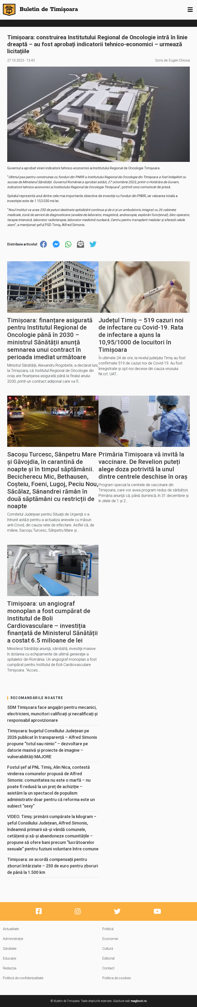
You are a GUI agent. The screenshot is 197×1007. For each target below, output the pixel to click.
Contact (108, 968)
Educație (9, 958)
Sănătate (9, 948)
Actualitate (11, 929)
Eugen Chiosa (179, 60)
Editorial (108, 958)
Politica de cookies (116, 978)
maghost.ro (139, 1001)
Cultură (107, 948)
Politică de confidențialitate (23, 978)
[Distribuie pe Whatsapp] (68, 244)
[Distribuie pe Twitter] (93, 244)
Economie (110, 939)
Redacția (9, 968)
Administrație (13, 939)
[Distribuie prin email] (80, 244)
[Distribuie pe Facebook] (43, 244)
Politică (108, 929)
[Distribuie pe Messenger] (56, 244)
